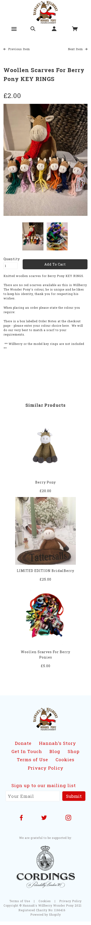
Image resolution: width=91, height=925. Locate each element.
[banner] (45, 12)
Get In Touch (26, 751)
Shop (74, 751)
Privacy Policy (45, 768)
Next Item (76, 49)
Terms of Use (32, 759)
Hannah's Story (57, 743)
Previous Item (18, 49)
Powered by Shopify (45, 914)
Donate (23, 743)
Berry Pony (45, 482)
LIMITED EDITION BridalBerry (45, 570)
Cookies (65, 759)
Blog (54, 751)
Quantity (11, 259)
